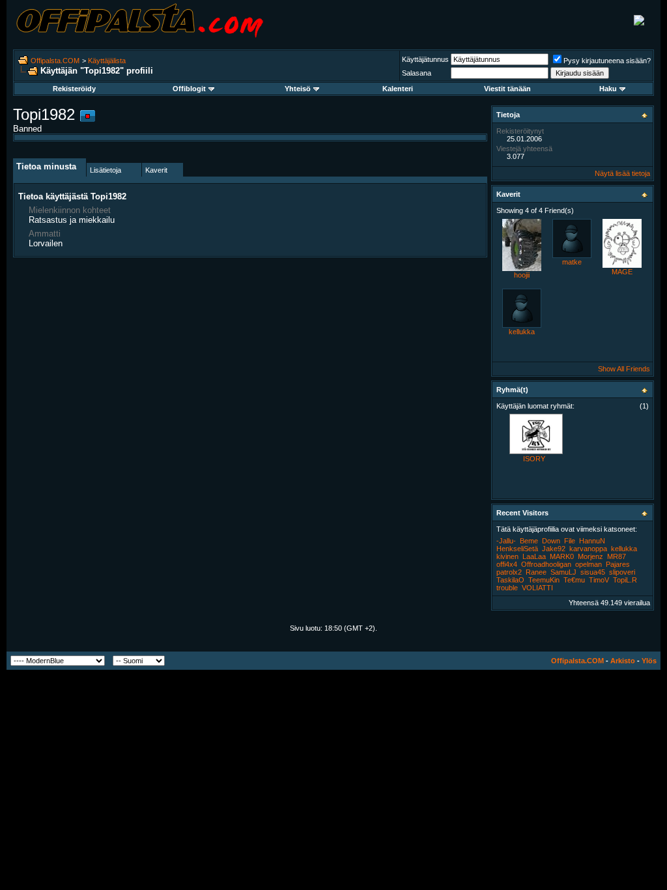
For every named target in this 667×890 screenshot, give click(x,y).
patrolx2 (509, 572)
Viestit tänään (507, 89)
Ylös (649, 661)
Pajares (618, 564)
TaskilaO (510, 580)
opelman (588, 564)
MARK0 (562, 556)
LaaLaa (534, 556)
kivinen (507, 556)
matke (572, 262)
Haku (608, 89)
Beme (529, 541)
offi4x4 (506, 564)
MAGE (622, 272)
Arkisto (622, 661)
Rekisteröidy (74, 89)
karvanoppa (588, 549)
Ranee (536, 572)
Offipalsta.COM (55, 61)
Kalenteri (397, 89)
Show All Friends (624, 369)
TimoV (599, 580)
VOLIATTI (537, 588)
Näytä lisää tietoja (622, 173)
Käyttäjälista (107, 61)
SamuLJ (563, 572)
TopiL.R (625, 580)
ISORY (534, 459)
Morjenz (590, 556)
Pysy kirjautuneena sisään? (607, 61)
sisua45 (592, 572)
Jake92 (553, 549)
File (569, 541)
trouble (507, 588)
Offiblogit (189, 89)
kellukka (522, 332)
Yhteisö (298, 89)
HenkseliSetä (517, 549)
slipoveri (622, 572)
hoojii (522, 275)
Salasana (416, 73)
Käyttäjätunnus (425, 59)
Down (551, 541)
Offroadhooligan (546, 564)
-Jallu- (506, 541)
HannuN (592, 541)
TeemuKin (544, 580)
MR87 (616, 556)
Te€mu (574, 580)
